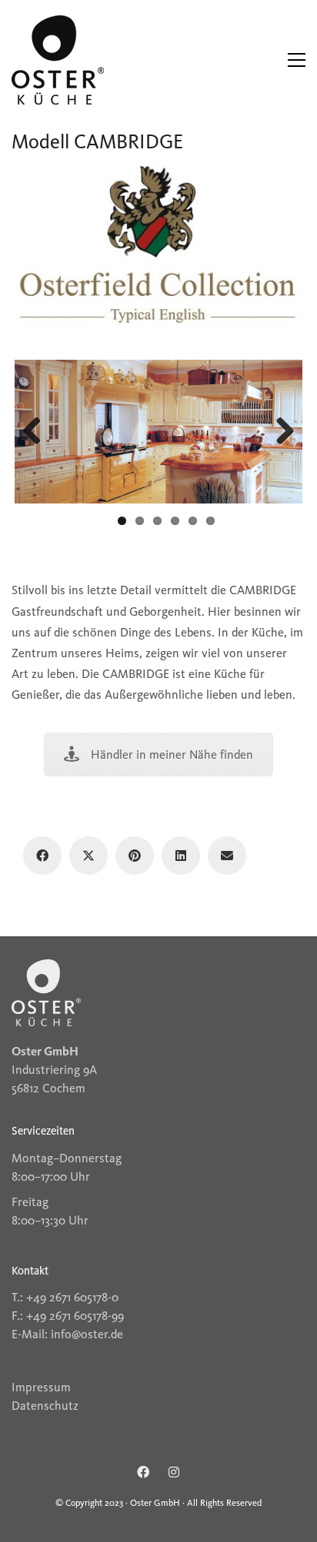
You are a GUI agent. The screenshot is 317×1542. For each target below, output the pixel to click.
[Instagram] (173, 1472)
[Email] (227, 855)
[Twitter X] (88, 855)
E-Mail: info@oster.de (67, 1334)
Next (279, 432)
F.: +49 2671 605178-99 (68, 1315)
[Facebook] (42, 855)
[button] (296, 60)
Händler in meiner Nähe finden (172, 754)
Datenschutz (45, 1405)
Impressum (41, 1387)
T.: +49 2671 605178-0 (65, 1297)
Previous (37, 432)
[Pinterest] (134, 855)
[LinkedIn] (181, 855)
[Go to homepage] (58, 60)
